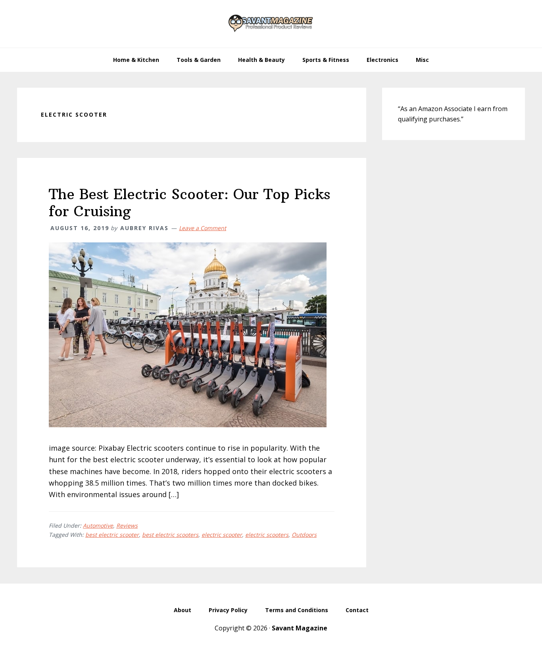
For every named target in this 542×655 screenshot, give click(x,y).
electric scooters (266, 534)
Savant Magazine (299, 628)
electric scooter (222, 534)
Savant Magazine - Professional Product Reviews (271, 24)
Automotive (98, 525)
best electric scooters (170, 534)
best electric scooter (112, 534)
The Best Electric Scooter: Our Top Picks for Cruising (189, 202)
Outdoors (304, 534)
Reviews (127, 525)
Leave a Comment (202, 228)
